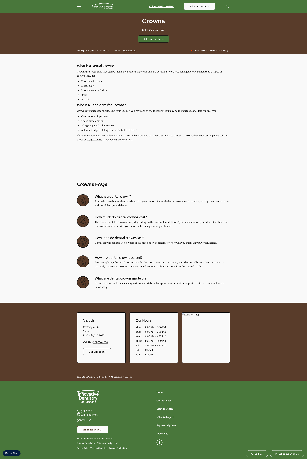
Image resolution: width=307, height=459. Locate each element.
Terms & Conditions (99, 448)
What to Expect (165, 417)
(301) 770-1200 (129, 50)
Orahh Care (122, 448)
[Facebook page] (159, 442)
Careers (112, 448)
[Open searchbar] (227, 6)
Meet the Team (164, 408)
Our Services (163, 400)
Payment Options (166, 425)
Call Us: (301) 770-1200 (161, 6)
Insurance (162, 433)
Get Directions (97, 351)
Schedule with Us (199, 6)
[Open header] (79, 6)
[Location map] (206, 338)
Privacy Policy (83, 448)
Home (159, 392)
